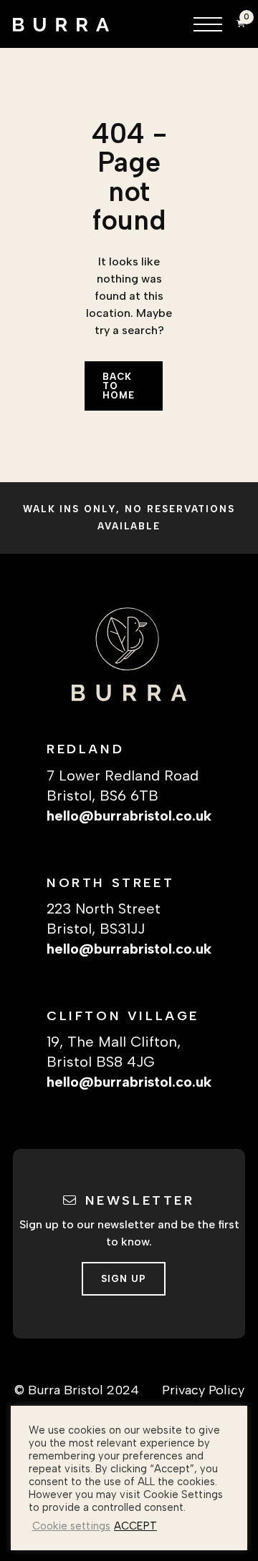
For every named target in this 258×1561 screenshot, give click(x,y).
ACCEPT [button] (135, 1526)
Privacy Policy (203, 1390)
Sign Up (123, 1278)
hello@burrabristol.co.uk (129, 815)
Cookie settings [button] (71, 1526)
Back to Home (118, 386)
